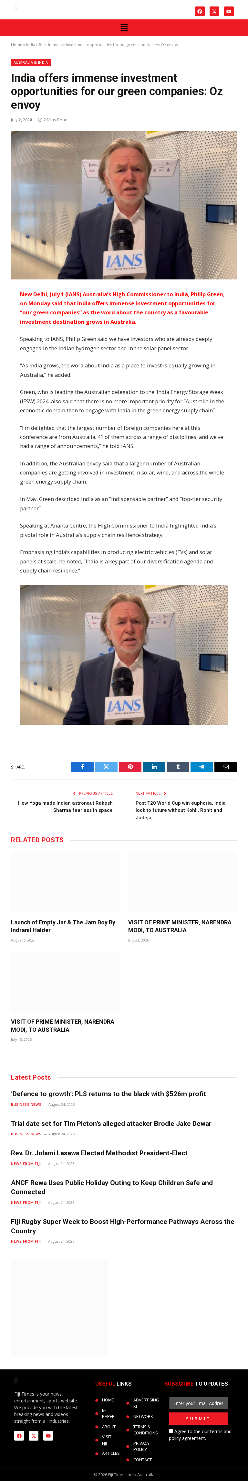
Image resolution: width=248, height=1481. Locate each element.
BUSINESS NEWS (26, 1104)
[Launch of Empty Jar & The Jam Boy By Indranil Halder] (65, 882)
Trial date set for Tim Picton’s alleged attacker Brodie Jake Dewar (111, 1123)
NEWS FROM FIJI (26, 1163)
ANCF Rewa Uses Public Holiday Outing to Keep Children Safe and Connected (112, 1187)
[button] (124, 28)
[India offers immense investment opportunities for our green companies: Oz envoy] (124, 205)
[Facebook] (200, 11)
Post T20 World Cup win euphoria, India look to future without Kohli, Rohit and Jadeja (181, 810)
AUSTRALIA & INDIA (31, 62)
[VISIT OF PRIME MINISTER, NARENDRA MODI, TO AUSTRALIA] (182, 882)
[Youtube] (229, 11)
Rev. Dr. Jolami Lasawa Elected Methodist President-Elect (99, 1153)
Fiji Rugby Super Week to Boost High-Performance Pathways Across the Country (122, 1226)
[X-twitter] (214, 11)
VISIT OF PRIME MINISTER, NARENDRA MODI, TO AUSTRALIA (180, 926)
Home (16, 45)
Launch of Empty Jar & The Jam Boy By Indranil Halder (63, 926)
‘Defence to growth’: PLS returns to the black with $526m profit (108, 1094)
